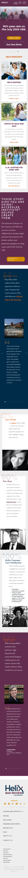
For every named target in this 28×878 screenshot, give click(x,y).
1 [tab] (9, 51)
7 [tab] (18, 402)
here (17, 3)
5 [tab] (14, 402)
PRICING (6, 816)
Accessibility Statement (7, 854)
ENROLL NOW (14, 98)
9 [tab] (22, 402)
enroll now (14, 38)
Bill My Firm (5, 858)
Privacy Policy (6, 852)
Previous (2, 353)
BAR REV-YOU (8, 828)
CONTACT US (7, 840)
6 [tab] (16, 402)
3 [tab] (15, 51)
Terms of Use (5, 850)
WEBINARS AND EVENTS (11, 824)
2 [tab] (12, 51)
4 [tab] (12, 402)
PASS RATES (7, 820)
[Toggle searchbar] (20, 3)
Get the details (14, 186)
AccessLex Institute (6, 849)
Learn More (14, 142)
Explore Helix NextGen (13, 259)
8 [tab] (20, 402)
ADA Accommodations (7, 856)
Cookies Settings (6, 862)
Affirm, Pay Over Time (7, 860)
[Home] (5, 2)
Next (26, 353)
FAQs (5, 832)
